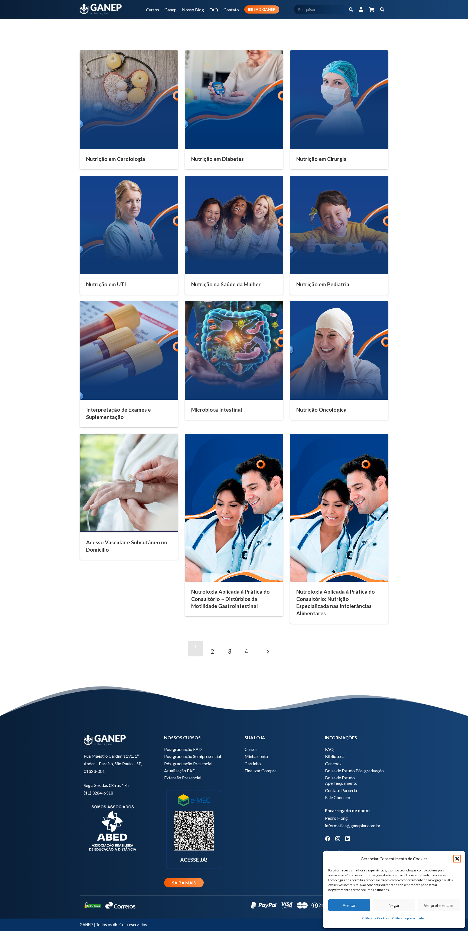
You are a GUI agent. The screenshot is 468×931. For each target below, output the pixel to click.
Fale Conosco (337, 797)
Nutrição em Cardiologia (115, 159)
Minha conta (256, 756)
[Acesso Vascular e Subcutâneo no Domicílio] (129, 483)
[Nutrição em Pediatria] (339, 225)
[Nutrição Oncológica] (339, 350)
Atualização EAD (180, 770)
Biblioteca (334, 756)
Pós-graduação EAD (183, 749)
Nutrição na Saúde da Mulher (226, 284)
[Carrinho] (371, 9)
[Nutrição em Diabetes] (234, 99)
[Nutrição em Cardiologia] (129, 99)
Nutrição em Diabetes (217, 159)
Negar (394, 905)
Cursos (251, 749)
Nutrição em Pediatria (322, 284)
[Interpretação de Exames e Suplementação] (129, 350)
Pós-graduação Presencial (188, 763)
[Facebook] (327, 838)
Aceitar (349, 905)
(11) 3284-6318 (98, 792)
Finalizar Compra (261, 770)
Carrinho (253, 763)
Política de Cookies (375, 918)
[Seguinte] (267, 648)
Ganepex (333, 763)
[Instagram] (337, 839)
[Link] (361, 9)
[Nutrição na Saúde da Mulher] (234, 225)
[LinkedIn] (347, 838)
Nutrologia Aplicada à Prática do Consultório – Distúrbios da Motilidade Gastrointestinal (230, 598)
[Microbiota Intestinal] (234, 350)
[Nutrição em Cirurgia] (339, 99)
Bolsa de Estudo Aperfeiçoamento (341, 780)
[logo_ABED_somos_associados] (113, 827)
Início (313, 26)
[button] (457, 858)
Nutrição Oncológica (321, 409)
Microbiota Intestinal (216, 409)
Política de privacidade (408, 918)
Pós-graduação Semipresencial (192, 756)
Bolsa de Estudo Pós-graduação (354, 770)
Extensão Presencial (182, 777)
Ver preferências (439, 905)
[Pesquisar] (351, 10)
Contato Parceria (341, 790)
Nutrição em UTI (106, 284)
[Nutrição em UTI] (129, 225)
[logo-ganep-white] (101, 9)
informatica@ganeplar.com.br (353, 825)
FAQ (329, 749)
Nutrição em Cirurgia (321, 159)
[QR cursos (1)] (193, 828)
